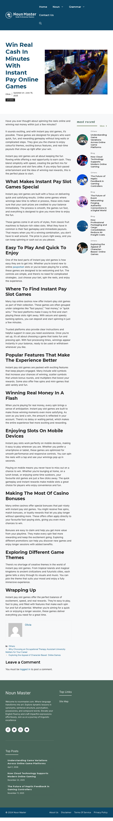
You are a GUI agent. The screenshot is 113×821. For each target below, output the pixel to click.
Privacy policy (100, 812)
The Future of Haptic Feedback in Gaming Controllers (98, 181)
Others (10, 100)
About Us (53, 812)
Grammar (75, 6)
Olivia (8, 94)
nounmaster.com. (26, 701)
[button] (40, 23)
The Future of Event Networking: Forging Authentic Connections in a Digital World (99, 203)
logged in (25, 669)
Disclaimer (66, 812)
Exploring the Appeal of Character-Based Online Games (35, 655)
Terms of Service (82, 812)
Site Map (63, 701)
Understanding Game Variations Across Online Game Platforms (99, 141)
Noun (56, 6)
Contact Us (46, 15)
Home (43, 6)
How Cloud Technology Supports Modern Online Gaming (99, 161)
